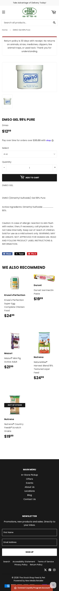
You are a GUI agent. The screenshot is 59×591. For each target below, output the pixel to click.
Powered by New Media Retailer (28, 580)
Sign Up (29, 552)
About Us (29, 487)
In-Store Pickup (29, 474)
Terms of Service (46, 561)
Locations (29, 491)
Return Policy (36, 564)
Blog (29, 495)
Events (29, 483)
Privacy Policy (21, 564)
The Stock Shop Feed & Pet (32, 577)
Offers (29, 479)
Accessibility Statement (24, 561)
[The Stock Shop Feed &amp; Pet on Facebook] (50, 570)
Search (6, 561)
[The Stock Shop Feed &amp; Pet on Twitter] (45, 570)
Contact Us (29, 499)
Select (5, 148)
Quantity (6, 162)
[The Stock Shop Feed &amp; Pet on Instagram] (54, 570)
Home (5, 30)
